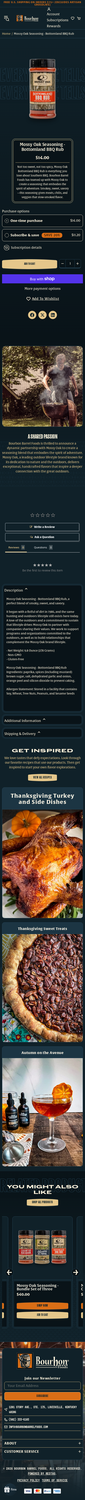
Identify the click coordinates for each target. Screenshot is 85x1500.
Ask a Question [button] (44, 537)
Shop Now (45, 1307)
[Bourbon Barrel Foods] (27, 18)
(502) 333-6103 (19, 1419)
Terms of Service (55, 1480)
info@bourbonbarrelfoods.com (28, 1427)
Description (14, 590)
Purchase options (16, 211)
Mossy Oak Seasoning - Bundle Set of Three (38, 1287)
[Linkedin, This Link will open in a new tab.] (53, 315)
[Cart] (79, 18)
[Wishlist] (73, 18)
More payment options (43, 289)
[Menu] (6, 18)
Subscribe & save (35, 235)
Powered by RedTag (41, 1473)
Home (6, 33)
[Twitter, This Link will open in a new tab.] (42, 315)
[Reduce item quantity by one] (62, 263)
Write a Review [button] (44, 527)
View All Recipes (42, 777)
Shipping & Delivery (20, 734)
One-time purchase (27, 220)
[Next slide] (76, 1272)
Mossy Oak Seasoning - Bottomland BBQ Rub (42, 147)
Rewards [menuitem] (54, 26)
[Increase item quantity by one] (77, 263)
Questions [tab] (40, 547)
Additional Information (23, 721)
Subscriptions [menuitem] (57, 20)
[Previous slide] (9, 1272)
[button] (42, 1443)
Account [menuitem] (53, 14)
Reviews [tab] (13, 547)
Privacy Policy (28, 1480)
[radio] (7, 221)
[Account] (57, 9)
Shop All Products (42, 1202)
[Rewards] (10, 1489)
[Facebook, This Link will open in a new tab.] (32, 315)
